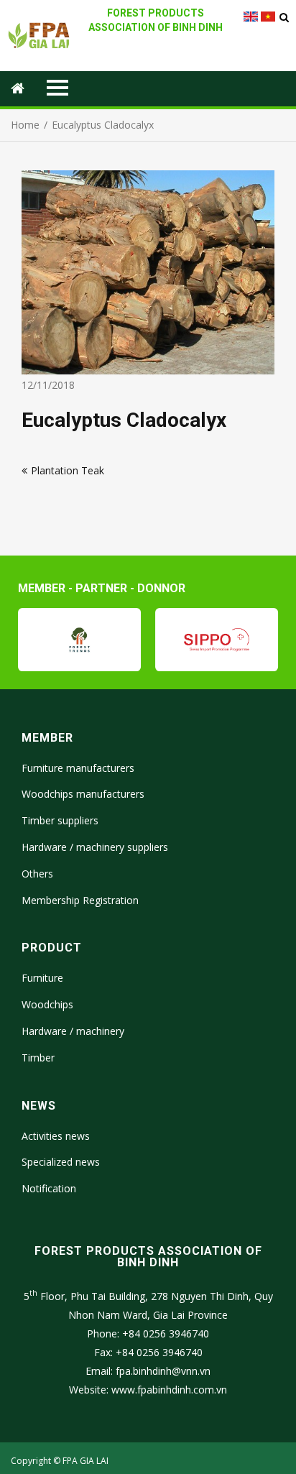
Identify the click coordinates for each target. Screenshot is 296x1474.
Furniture (42, 978)
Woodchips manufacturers (83, 794)
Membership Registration (80, 900)
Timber (38, 1057)
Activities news (56, 1136)
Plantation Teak (67, 470)
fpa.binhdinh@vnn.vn (163, 1371)
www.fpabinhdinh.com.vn (169, 1389)
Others (37, 873)
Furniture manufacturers (78, 768)
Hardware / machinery (73, 1031)
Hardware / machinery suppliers (95, 847)
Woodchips (47, 1004)
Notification (49, 1188)
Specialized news (61, 1162)
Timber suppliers (60, 820)
